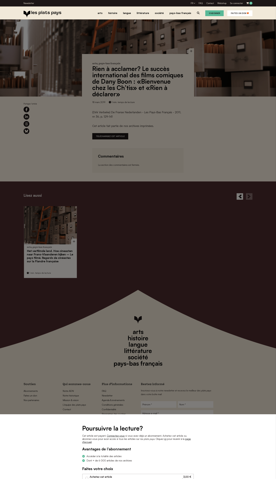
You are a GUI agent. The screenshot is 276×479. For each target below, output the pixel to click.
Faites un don (239, 13)
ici (165, 438)
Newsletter (29, 3)
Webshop (222, 3)
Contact (210, 3)
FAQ (201, 3)
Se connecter (236, 3)
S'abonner (214, 13)
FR (192, 3)
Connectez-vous (116, 435)
